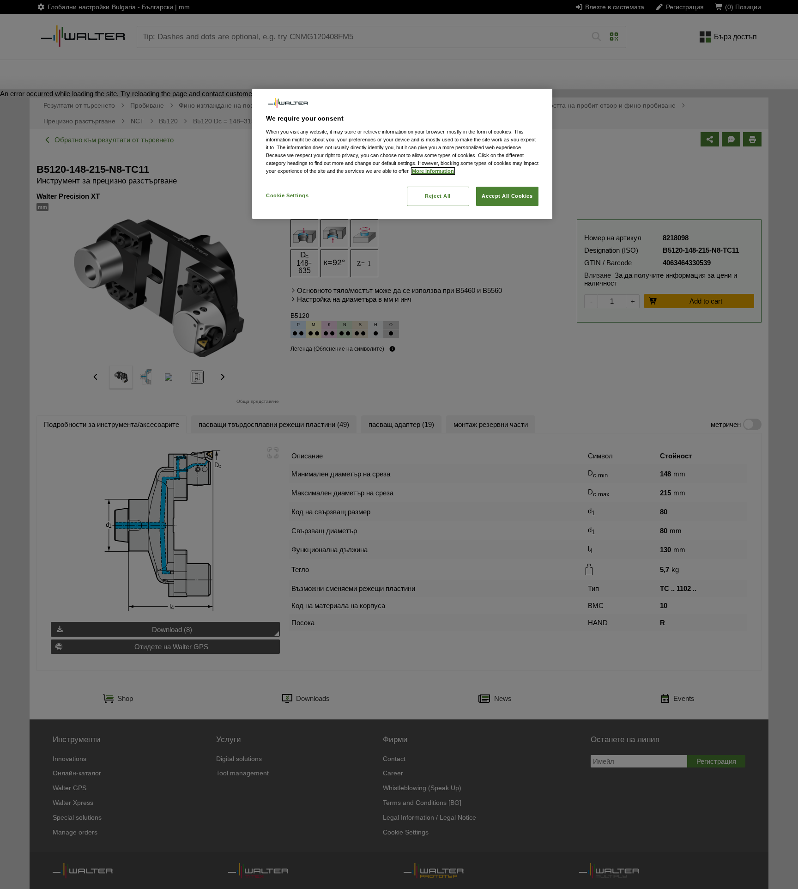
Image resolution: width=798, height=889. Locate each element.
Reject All (438, 196)
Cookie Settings (287, 195)
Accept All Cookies (507, 196)
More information (433, 171)
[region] (402, 154)
